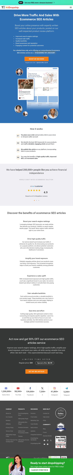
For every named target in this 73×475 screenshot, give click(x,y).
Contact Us (46, 413)
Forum (45, 432)
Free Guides (34, 417)
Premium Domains (23, 427)
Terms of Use (9, 431)
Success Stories (47, 436)
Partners (33, 413)
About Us (8, 413)
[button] (34, 200)
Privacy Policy (9, 427)
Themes (20, 436)
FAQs (44, 420)
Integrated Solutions (36, 434)
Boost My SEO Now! (36, 59)
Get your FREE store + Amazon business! (39, 2)
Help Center (46, 417)
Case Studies (34, 424)
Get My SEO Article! (36, 371)
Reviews (8, 420)
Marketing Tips (35, 420)
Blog (44, 429)
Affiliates (8, 424)
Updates (33, 431)
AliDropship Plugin (23, 418)
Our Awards (9, 417)
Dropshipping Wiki (36, 443)
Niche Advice (34, 427)
